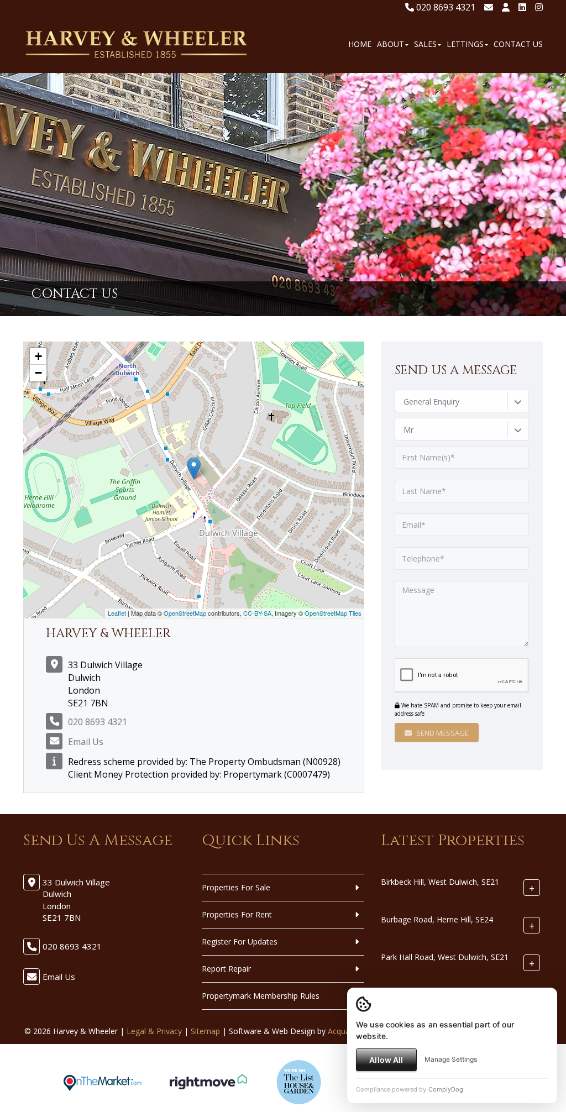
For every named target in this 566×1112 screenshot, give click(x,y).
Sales (425, 44)
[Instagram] (539, 7)
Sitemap (205, 1031)
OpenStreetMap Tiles (333, 613)
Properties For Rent (237, 914)
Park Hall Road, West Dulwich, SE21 (445, 957)
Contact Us (518, 44)
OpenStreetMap (185, 613)
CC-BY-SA (257, 613)
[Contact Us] (506, 7)
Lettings (465, 44)
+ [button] (38, 356)
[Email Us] (488, 7)
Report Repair (226, 968)
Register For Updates (239, 941)
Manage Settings (450, 1059)
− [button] (38, 373)
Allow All (386, 1059)
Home (359, 44)
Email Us (85, 742)
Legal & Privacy (154, 1031)
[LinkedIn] (522, 7)
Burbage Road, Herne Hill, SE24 (437, 919)
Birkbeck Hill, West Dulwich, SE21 (440, 882)
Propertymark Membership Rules (260, 995)
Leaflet (117, 613)
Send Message (442, 733)
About (390, 44)
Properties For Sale (236, 887)
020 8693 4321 (444, 7)
